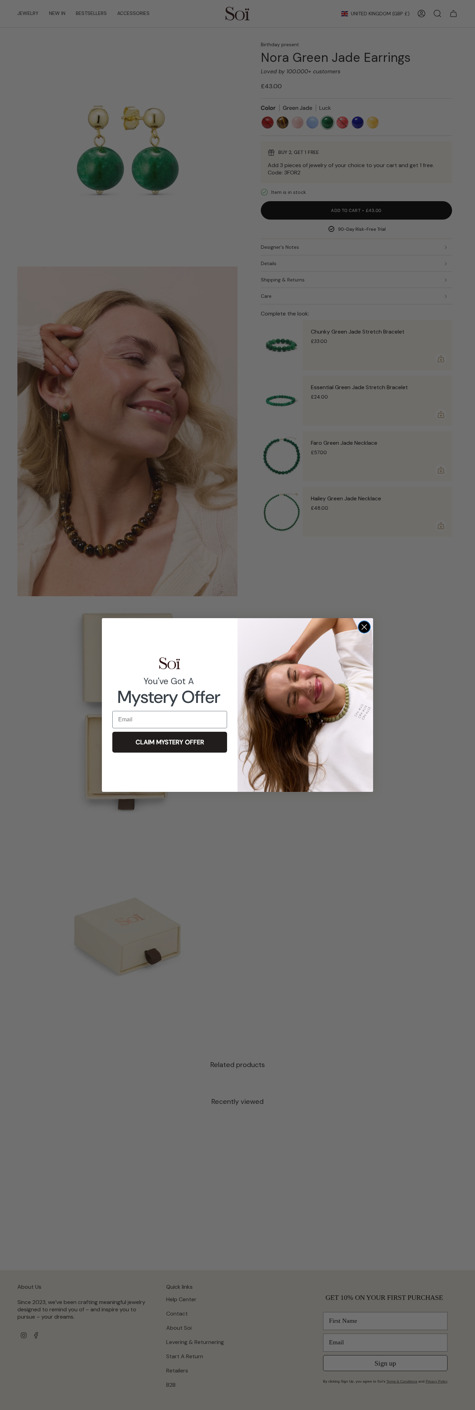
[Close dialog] (364, 627)
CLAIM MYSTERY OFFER (170, 742)
